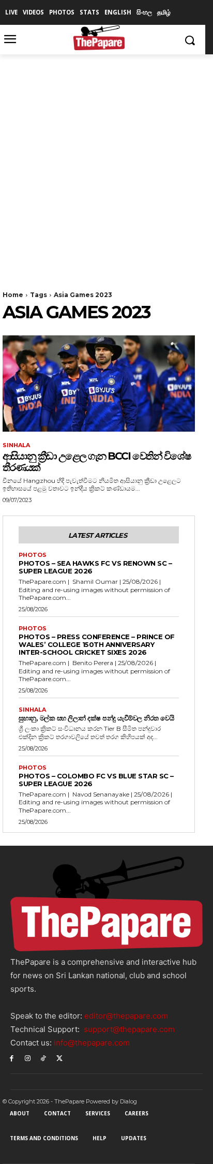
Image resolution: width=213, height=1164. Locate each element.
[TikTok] (43, 1057)
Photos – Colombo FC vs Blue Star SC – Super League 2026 (96, 780)
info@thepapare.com (92, 1043)
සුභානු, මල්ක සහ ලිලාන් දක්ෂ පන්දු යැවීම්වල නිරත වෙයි (96, 718)
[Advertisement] (106, 166)
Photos (33, 555)
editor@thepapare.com (126, 1016)
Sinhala (16, 445)
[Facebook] (11, 1057)
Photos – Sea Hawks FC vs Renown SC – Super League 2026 (95, 567)
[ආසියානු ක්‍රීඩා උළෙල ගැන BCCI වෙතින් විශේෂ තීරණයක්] (99, 383)
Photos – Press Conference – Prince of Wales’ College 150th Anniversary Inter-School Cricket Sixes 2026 (97, 644)
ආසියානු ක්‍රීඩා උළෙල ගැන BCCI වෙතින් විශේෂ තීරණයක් (97, 462)
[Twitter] (59, 1057)
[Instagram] (27, 1057)
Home (13, 295)
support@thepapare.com (129, 1029)
